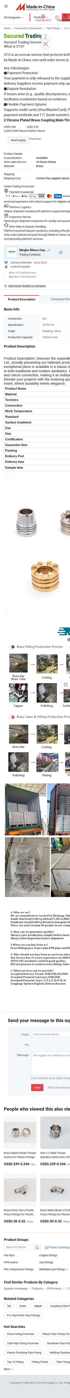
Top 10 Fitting (15, 1362)
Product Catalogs (59, 1247)
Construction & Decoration (28, 28)
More (7, 1369)
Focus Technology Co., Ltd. (49, 1382)
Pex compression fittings (19, 1269)
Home (7, 28)
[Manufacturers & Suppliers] (35, 6)
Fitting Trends (40, 1362)
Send (37, 1087)
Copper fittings (48, 1255)
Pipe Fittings (53, 28)
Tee (9, 1306)
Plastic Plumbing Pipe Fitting (24, 1352)
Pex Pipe (9, 1255)
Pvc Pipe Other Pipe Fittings (23, 1315)
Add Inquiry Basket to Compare (27, 286)
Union (22, 1306)
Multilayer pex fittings (52, 1269)
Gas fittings (46, 1262)
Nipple (38, 1306)
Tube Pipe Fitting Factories (23, 1343)
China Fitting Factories (20, 1334)
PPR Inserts (11, 1262)
